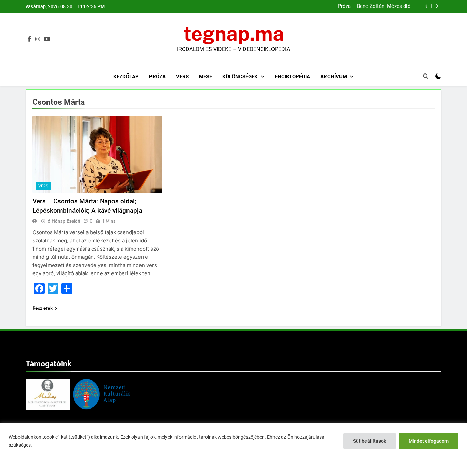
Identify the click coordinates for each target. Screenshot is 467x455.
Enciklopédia (292, 76)
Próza (157, 76)
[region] (233, 439)
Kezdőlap (126, 76)
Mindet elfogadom (429, 441)
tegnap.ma (233, 33)
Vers (182, 76)
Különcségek (240, 76)
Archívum (333, 76)
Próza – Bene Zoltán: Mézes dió (374, 6)
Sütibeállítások (369, 441)
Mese (205, 76)
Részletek (42, 308)
